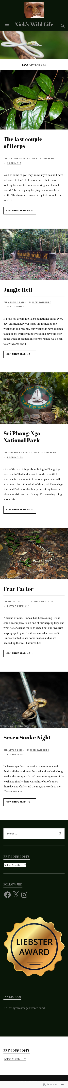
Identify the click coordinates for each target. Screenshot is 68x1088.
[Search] (59, 25)
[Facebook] (7, 895)
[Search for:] (34, 833)
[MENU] (6, 25)
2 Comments (15, 457)
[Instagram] (24, 895)
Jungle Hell (17, 289)
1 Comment (14, 163)
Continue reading (17, 211)
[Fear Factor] (34, 578)
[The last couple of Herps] (34, 128)
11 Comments (15, 306)
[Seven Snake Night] (34, 726)
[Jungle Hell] (34, 279)
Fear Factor (18, 589)
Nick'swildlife (45, 158)
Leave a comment (18, 606)
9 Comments (15, 754)
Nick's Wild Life (34, 24)
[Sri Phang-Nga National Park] (34, 422)
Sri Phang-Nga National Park (21, 436)
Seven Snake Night (27, 737)
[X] (16, 895)
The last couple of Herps (22, 142)
